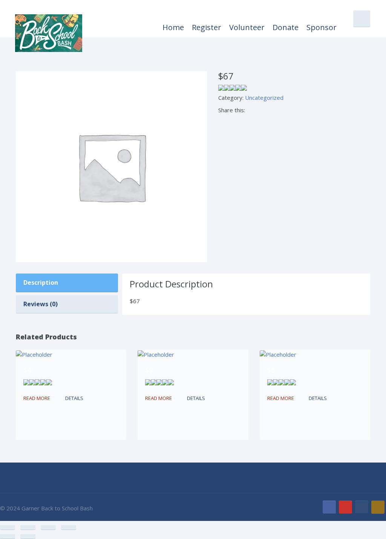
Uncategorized (264, 97)
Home (173, 27)
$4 (27, 369)
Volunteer (247, 27)
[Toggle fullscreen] (27, 527)
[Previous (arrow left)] (7, 536)
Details (74, 398)
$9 (149, 369)
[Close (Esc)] (68, 527)
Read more (36, 398)
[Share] (48, 527)
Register (206, 27)
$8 (271, 369)
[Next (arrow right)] (27, 536)
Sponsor (321, 27)
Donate (286, 27)
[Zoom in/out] (7, 527)
